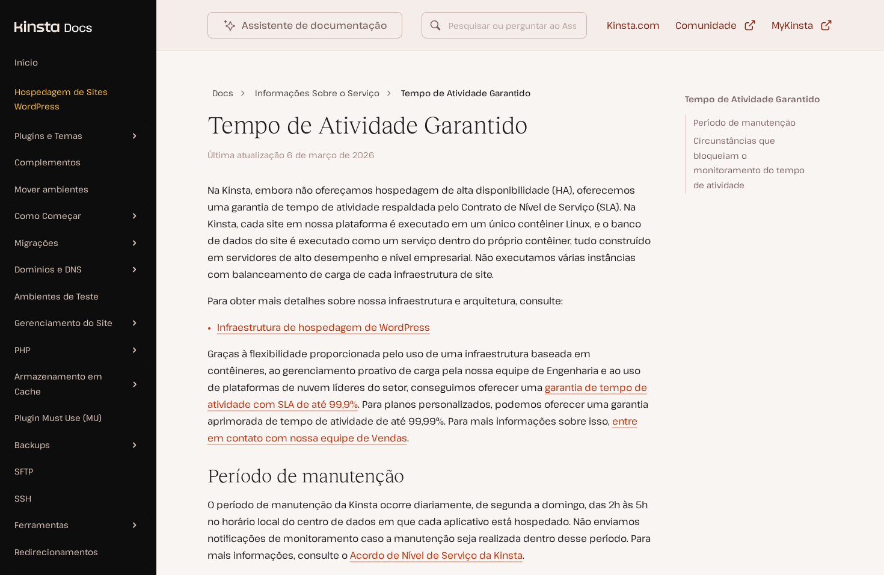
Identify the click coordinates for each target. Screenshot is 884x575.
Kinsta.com (633, 25)
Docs (222, 93)
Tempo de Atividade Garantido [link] (465, 93)
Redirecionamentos (56, 552)
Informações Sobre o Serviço (317, 93)
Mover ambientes (51, 189)
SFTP (23, 471)
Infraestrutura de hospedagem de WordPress (323, 327)
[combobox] (504, 25)
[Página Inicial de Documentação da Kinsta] (46, 20)
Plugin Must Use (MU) (58, 417)
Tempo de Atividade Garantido (752, 99)
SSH (22, 498)
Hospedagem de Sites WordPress (61, 99)
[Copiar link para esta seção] (197, 476)
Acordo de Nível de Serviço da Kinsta (436, 555)
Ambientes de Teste (56, 296)
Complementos (47, 162)
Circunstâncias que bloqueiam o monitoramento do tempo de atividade (749, 163)
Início (26, 62)
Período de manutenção (744, 122)
